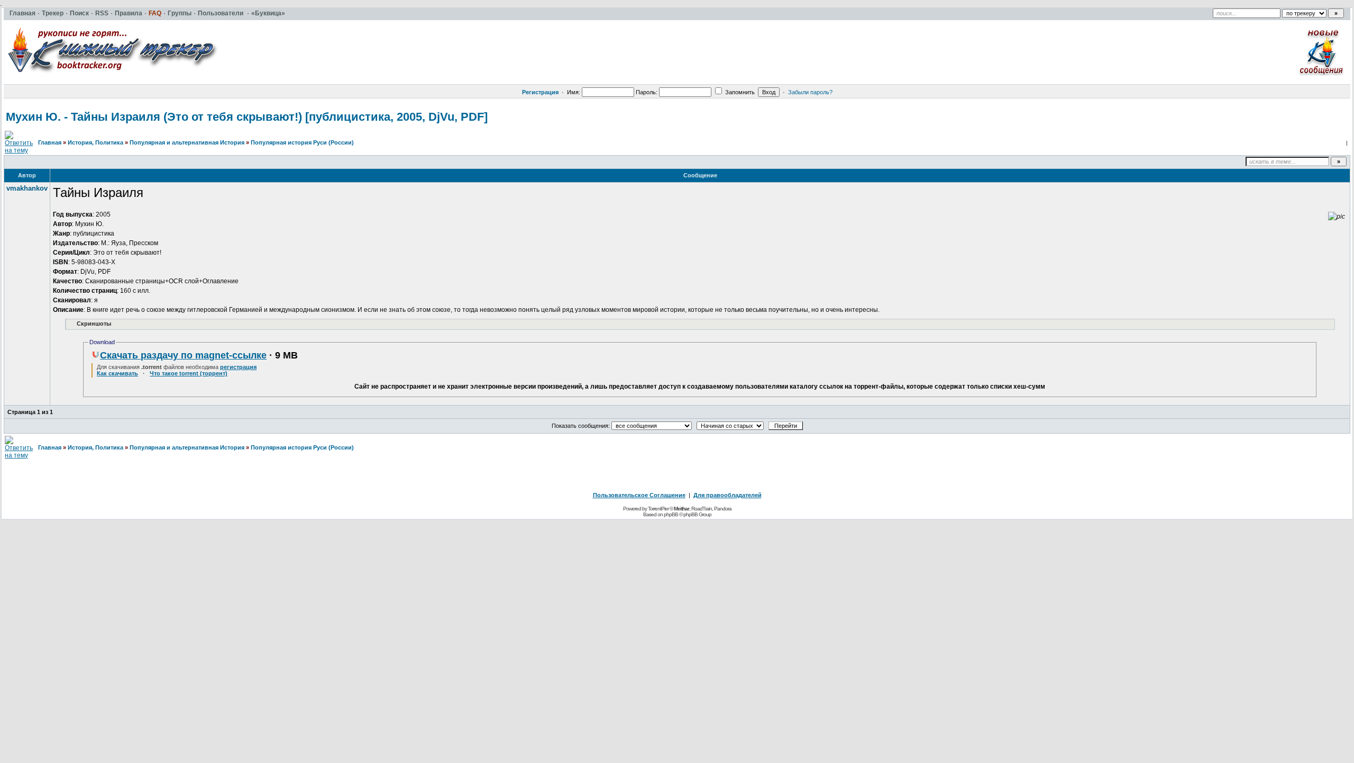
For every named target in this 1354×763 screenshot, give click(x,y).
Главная (49, 142)
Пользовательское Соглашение (639, 495)
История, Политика (95, 142)
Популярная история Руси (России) (302, 142)
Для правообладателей (727, 495)
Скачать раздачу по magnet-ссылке (183, 355)
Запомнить (739, 92)
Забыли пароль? (810, 92)
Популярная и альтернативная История (187, 142)
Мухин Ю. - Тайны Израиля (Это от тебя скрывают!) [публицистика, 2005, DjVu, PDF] (247, 116)
